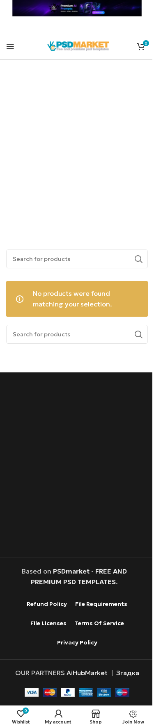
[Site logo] (78, 45)
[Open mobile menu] (10, 46)
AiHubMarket (87, 673)
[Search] (138, 258)
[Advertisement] (77, 145)
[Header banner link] (77, 8)
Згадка (127, 673)
